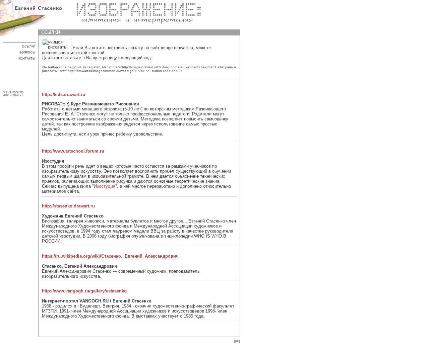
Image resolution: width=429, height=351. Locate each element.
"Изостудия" (104, 186)
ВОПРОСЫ (27, 52)
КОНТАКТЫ (26, 58)
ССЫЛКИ (28, 46)
